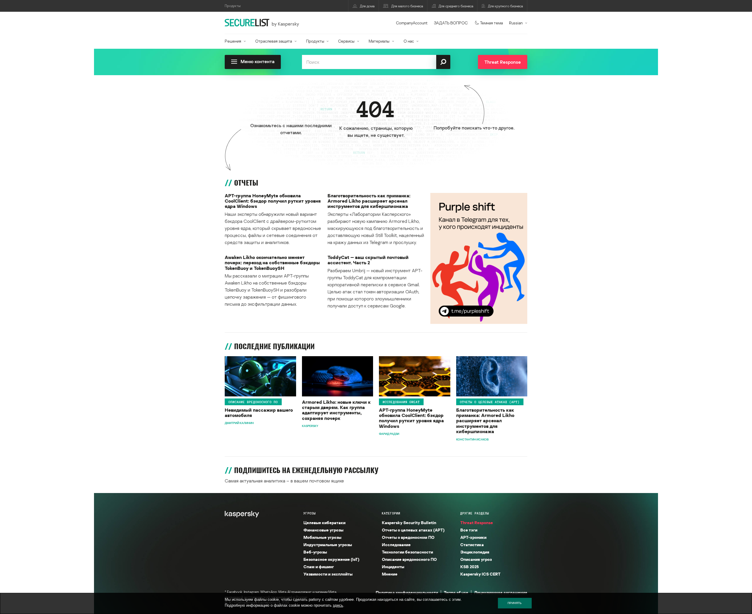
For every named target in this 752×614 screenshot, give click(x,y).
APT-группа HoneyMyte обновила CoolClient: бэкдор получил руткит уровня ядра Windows (273, 201)
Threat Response (476, 522)
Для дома (367, 6)
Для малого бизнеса (407, 6)
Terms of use (456, 592)
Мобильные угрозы (322, 537)
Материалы (379, 40)
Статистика (472, 544)
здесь (338, 605)
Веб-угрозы (315, 551)
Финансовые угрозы (323, 529)
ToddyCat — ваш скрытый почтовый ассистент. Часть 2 (368, 260)
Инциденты (393, 566)
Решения (233, 40)
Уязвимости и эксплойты (327, 573)
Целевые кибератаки (324, 522)
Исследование (396, 544)
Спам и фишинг (318, 566)
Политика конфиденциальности (407, 592)
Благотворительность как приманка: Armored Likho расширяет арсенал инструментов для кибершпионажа (369, 201)
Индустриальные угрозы (327, 544)
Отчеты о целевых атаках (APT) (490, 402)
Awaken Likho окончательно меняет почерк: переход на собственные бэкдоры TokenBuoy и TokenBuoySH (272, 263)
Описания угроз (476, 559)
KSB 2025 (469, 566)
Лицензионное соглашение (500, 592)
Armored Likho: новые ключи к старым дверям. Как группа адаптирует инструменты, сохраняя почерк (336, 410)
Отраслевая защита (273, 40)
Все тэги (468, 529)
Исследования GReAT (401, 402)
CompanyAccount (412, 22)
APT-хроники (473, 537)
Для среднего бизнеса (456, 6)
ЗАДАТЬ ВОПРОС (451, 22)
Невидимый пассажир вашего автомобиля (259, 412)
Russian (516, 22)
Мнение (389, 573)
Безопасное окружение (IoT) (331, 559)
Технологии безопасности (407, 551)
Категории (391, 513)
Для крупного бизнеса (505, 6)
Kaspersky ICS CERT (480, 573)
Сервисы (346, 40)
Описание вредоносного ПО (253, 402)
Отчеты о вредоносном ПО (408, 537)
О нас (409, 40)
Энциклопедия (474, 551)
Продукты (315, 40)
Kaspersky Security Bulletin (409, 522)
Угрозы (309, 513)
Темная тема (491, 22)
